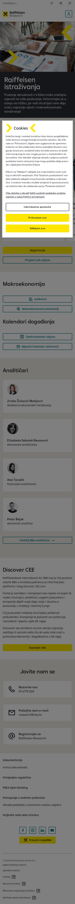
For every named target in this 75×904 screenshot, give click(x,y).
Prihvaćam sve (37, 217)
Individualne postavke (37, 206)
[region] (37, 179)
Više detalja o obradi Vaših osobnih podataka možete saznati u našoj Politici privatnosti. (36, 195)
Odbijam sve (37, 228)
